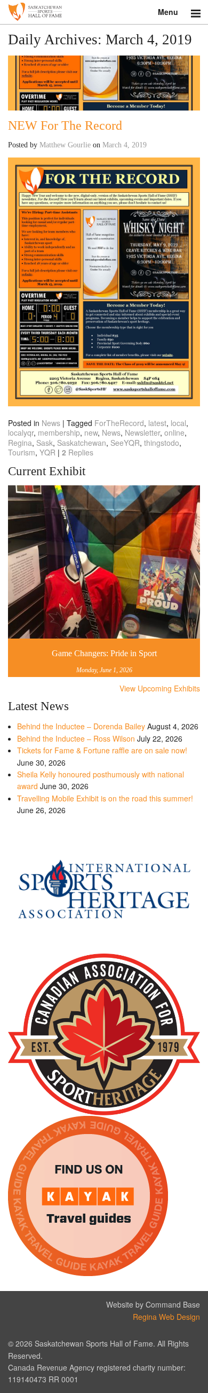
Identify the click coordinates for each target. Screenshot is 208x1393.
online (174, 432)
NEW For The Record (65, 125)
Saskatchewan (81, 442)
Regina (20, 442)
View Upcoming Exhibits (159, 688)
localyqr (21, 432)
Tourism (21, 452)
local (178, 423)
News (51, 423)
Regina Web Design (166, 1316)
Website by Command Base (153, 1304)
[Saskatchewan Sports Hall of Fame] (104, 12)
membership (59, 432)
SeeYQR (125, 442)
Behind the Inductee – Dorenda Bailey (81, 726)
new (91, 432)
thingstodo (161, 442)
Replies (77, 452)
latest (157, 423)
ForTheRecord (119, 423)
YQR (47, 452)
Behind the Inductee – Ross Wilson (76, 738)
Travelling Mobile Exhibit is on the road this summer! (105, 798)
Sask (44, 442)
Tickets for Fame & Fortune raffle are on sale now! (102, 750)
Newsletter (142, 432)
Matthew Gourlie (65, 145)
